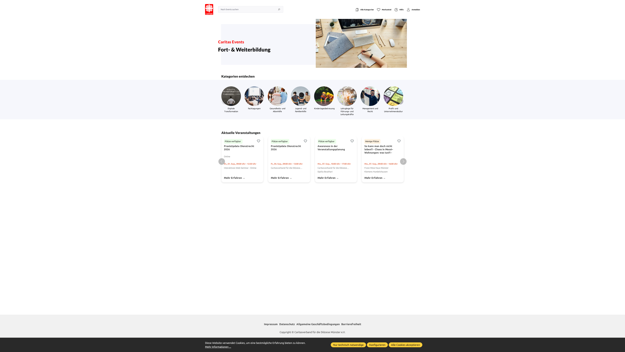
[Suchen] (279, 9)
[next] (403, 161)
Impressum (271, 324)
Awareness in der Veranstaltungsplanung (331, 148)
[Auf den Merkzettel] (258, 140)
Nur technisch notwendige (348, 344)
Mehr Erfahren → (234, 177)
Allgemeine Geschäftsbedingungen (318, 324)
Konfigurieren (377, 344)
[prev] (221, 161)
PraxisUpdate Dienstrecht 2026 (239, 148)
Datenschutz (287, 324)
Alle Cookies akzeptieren (405, 344)
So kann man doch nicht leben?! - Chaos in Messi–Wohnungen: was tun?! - (378, 149)
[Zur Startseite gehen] (206, 9)
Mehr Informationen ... (218, 346)
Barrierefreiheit (351, 324)
